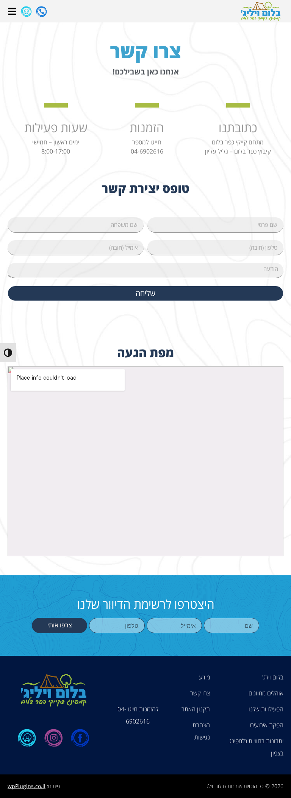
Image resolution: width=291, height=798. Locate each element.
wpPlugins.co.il (26, 786)
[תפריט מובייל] (12, 11)
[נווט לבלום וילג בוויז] (26, 11)
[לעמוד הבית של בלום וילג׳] (260, 11)
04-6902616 (147, 151)
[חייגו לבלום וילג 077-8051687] (41, 11)
